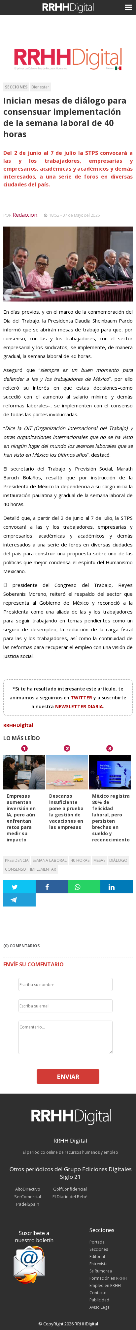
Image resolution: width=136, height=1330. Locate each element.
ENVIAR (68, 1076)
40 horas (80, 860)
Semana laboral (50, 860)
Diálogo (118, 860)
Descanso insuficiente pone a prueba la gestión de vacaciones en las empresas (66, 811)
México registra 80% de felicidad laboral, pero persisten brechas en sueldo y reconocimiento (111, 818)
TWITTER (82, 697)
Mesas (99, 860)
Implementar (43, 869)
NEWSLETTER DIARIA (79, 706)
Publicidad (99, 1300)
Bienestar (40, 87)
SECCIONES (16, 87)
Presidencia (17, 860)
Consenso (15, 869)
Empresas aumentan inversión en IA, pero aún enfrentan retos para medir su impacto (21, 818)
